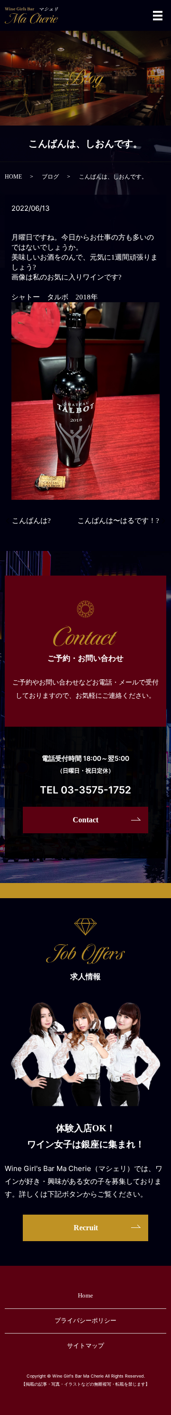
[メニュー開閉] (157, 15)
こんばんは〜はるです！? (118, 520)
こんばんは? (31, 520)
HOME (13, 176)
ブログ (50, 176)
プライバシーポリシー (85, 1320)
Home (85, 1295)
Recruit (86, 1228)
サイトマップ (85, 1345)
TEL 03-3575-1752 (85, 790)
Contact (85, 820)
